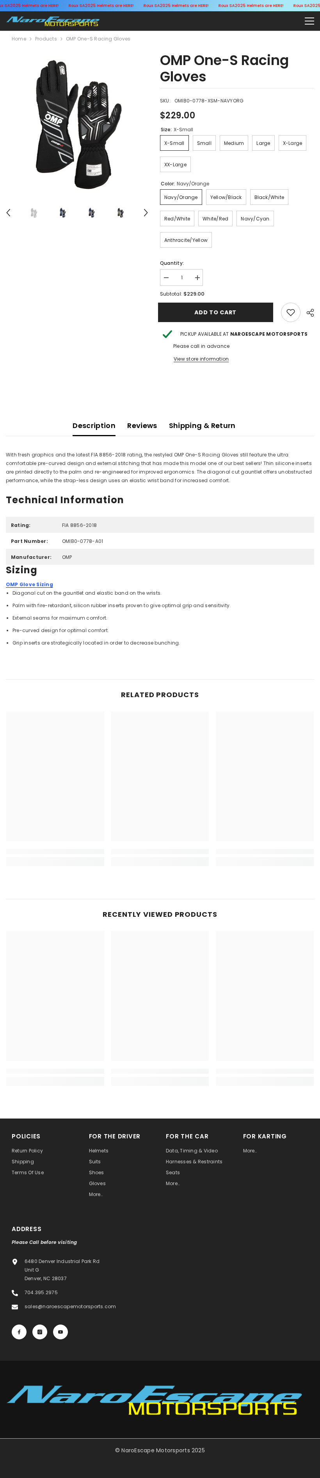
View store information (201, 359)
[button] (8, 212)
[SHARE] (307, 312)
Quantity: (172, 263)
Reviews (142, 425)
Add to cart (218, 312)
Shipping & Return (202, 425)
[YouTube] (60, 1332)
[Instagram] (39, 1332)
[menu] (309, 21)
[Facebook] (19, 1332)
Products (46, 38)
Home (19, 38)
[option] (77, 123)
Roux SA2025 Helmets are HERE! (100, 6)
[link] (290, 312)
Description (94, 425)
